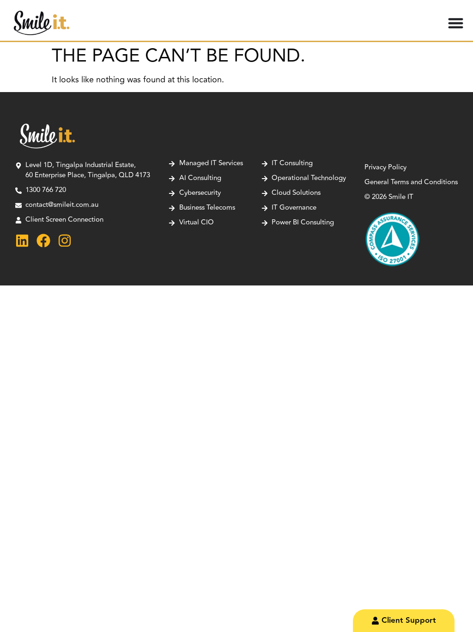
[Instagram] (65, 241)
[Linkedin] (22, 241)
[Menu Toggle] (456, 23)
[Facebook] (43, 241)
